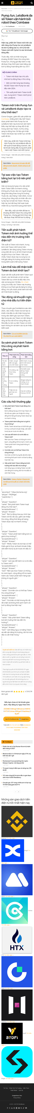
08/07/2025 (21, 26)
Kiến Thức (26, 1088)
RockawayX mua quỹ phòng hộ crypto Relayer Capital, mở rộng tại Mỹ (15, 762)
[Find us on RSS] (21, 1108)
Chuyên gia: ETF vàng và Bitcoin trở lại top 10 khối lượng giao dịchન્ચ (17, 784)
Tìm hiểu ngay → (11, 838)
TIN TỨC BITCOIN (15, 725)
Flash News (14, 1090)
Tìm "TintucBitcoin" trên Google (18, 31)
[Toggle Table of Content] (3, 40)
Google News (15, 1095)
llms (21, 1095)
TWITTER (24, 727)
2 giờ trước (5, 765)
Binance (21, 709)
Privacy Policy (17, 1098)
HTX (6, 711)
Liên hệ (21, 1090)
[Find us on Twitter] (9, 1108)
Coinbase (5, 119)
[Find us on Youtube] (19, 1108)
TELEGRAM (17, 727)
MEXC (28, 709)
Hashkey (26, 711)
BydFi (17, 714)
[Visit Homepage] (17, 3)
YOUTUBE (10, 727)
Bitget (18, 711)
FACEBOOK (27, 725)
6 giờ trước (5, 786)
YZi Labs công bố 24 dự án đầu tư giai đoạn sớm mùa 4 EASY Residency (17, 776)
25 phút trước (6, 750)
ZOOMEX (7, 709)
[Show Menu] (2, 3)
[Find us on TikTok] (23, 1108)
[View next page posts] (18, 791)
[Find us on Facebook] (7, 1108)
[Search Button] (32, 3)
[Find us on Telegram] (16, 1108)
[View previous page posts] (15, 791)
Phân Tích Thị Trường (15, 1088)
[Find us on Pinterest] (14, 1108)
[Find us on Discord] (26, 1108)
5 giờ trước (5, 779)
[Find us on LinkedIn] (12, 1108)
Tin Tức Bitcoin (10, 26)
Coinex (12, 711)
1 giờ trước (5, 757)
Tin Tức (5, 1088)
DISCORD (17, 730)
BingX (14, 709)
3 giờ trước (5, 772)
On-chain (25, 282)
